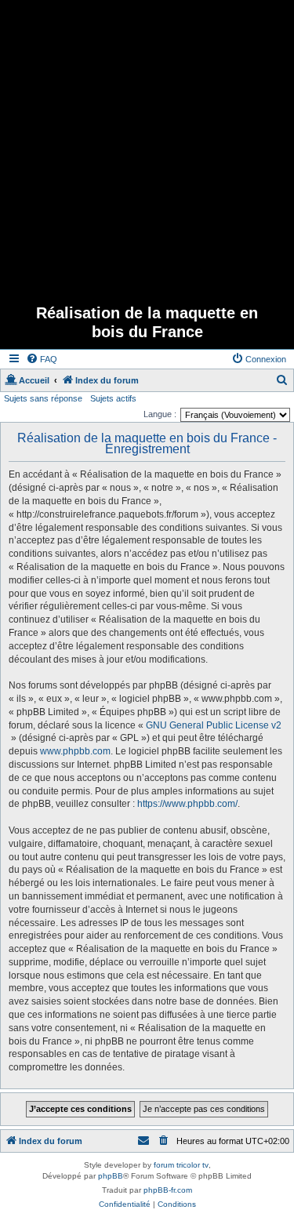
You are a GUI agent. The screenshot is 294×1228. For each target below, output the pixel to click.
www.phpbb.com (75, 751)
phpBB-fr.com (167, 1190)
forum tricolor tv (181, 1165)
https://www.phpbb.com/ (187, 803)
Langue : (159, 414)
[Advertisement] (147, 147)
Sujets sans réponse (43, 398)
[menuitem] (41, 359)
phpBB (110, 1176)
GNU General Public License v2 (213, 725)
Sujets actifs (113, 398)
